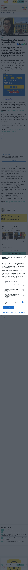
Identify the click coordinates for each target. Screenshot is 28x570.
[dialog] (14, 285)
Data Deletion (6, 312)
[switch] (23, 285)
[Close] (25, 257)
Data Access (14, 312)
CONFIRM (8, 307)
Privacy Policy (22, 312)
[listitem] (14, 282)
